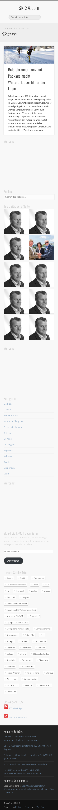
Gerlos (34, 590)
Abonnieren (13, 560)
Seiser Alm (29, 635)
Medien (7, 409)
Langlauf (25, 597)
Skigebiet (11, 647)
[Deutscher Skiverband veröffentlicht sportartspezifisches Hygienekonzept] (16, 222)
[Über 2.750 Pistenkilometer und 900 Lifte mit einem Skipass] (41, 248)
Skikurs (10, 654)
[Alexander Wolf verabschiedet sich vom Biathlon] (16, 328)
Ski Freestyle (40, 641)
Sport (6, 473)
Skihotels (8, 456)
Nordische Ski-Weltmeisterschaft (21, 610)
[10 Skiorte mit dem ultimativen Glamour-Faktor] (41, 275)
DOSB (35, 584)
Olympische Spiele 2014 (17, 622)
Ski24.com (29, 7)
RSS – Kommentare (17, 717)
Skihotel (41, 647)
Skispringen (9, 467)
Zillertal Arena (45, 685)
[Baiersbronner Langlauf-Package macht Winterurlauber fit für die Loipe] (29, 55)
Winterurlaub (12, 685)
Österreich (11, 691)
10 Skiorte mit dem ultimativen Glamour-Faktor (25, 764)
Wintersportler (30, 679)
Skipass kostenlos (41, 654)
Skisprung (43, 660)
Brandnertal (39, 578)
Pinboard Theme (23, 806)
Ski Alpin (10, 641)
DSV (47, 584)
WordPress (41, 806)
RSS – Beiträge (15, 708)
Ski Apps (8, 438)
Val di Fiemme (33, 672)
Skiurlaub (11, 666)
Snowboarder (28, 666)
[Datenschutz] (41, 222)
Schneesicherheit (43, 628)
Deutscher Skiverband (16, 584)
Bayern (10, 578)
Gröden (47, 590)
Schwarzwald (12, 635)
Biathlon (8, 403)
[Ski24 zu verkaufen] (16, 248)
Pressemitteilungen (13, 427)
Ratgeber (8, 433)
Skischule (11, 660)
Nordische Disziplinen (14, 421)
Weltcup (49, 672)
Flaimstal (20, 590)
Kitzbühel (11, 597)
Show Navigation (47, 28)
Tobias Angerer (13, 672)
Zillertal (28, 685)
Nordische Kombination (17, 603)
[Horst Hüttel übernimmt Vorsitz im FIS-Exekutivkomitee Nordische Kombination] (16, 302)
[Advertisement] (28, 164)
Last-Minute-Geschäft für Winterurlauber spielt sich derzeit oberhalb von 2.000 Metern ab (28, 789)
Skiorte (7, 462)
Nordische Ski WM (15, 616)
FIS (8, 590)
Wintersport (12, 679)
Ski (42, 635)
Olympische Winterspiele (18, 628)
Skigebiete (8, 450)
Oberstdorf (34, 616)
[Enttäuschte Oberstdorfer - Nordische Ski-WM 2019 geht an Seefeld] (16, 275)
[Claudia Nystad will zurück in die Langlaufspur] (41, 328)
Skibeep (24, 641)
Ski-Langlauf (9, 444)
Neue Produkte (11, 415)
